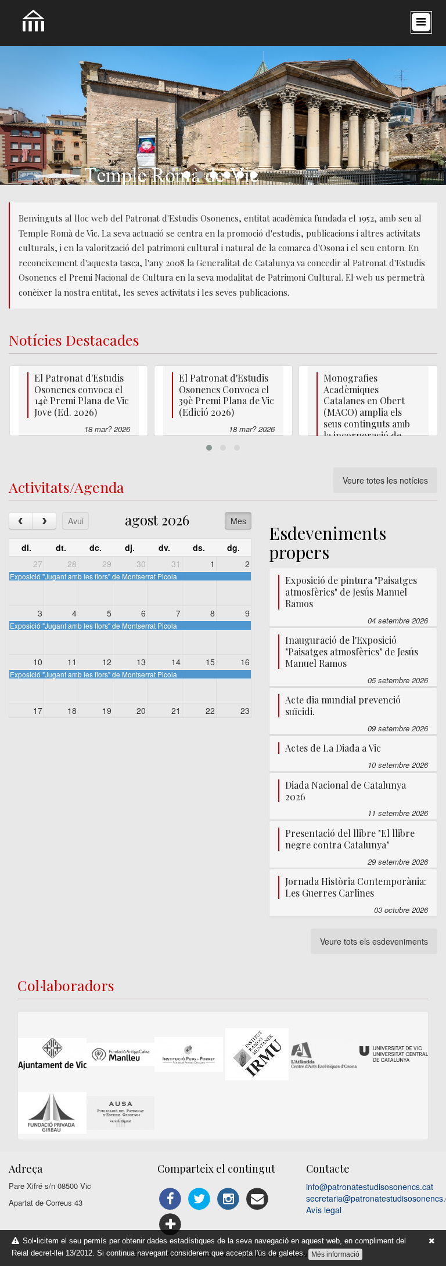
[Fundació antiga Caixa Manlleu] (121, 1054)
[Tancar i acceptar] (431, 1241)
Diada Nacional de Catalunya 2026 (345, 791)
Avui (76, 521)
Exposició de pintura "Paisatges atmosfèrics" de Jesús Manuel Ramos (351, 592)
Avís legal (323, 1210)
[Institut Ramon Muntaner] (257, 1054)
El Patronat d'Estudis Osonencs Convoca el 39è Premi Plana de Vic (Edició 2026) (226, 395)
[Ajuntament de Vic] (52, 1054)
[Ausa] (121, 1113)
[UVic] (393, 1054)
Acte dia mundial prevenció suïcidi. (343, 705)
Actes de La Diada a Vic (333, 748)
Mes (238, 521)
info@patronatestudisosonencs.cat (369, 1186)
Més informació (335, 1254)
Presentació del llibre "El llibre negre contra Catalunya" (350, 839)
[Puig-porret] (188, 1054)
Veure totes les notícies (385, 480)
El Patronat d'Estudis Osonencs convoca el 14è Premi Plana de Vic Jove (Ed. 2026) (81, 395)
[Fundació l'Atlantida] (325, 1054)
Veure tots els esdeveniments (374, 941)
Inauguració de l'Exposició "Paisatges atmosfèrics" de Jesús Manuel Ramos (351, 651)
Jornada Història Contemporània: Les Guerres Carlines (355, 887)
